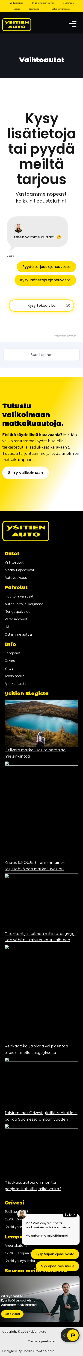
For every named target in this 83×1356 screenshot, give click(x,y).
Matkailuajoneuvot (43, 3)
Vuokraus (68, 3)
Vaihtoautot (16, 3)
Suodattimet (42, 354)
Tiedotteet (34, 9)
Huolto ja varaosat (60, 9)
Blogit (16, 9)
